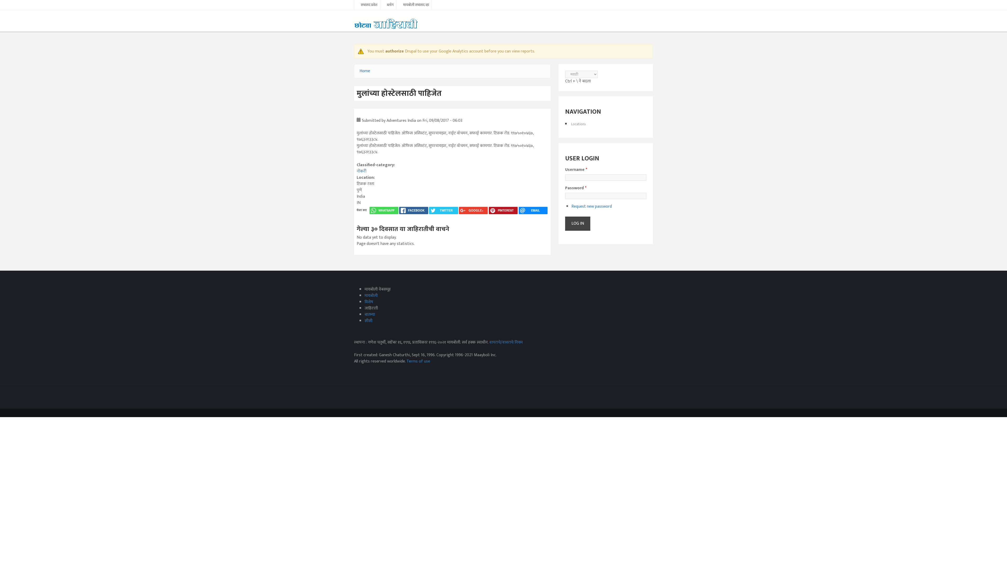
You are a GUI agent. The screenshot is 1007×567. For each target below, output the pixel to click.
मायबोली (371, 295)
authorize (394, 51)
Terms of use (418, 361)
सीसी (368, 320)
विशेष (369, 302)
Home (365, 71)
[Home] (386, 23)
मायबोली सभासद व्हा (416, 5)
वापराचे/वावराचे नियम (506, 342)
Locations (578, 124)
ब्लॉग (390, 5)
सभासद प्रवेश (369, 5)
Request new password (591, 206)
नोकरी (361, 171)
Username (576, 170)
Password (575, 188)
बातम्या (370, 314)
